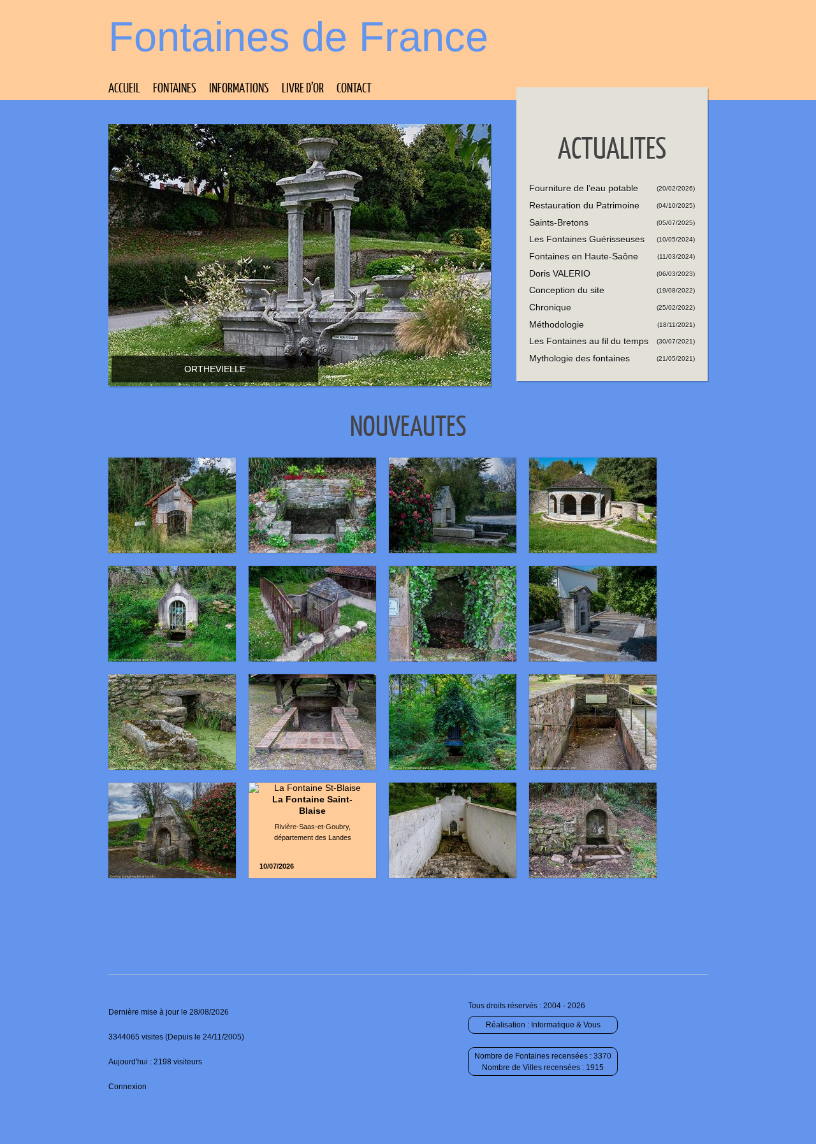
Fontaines (174, 87)
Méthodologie (556, 324)
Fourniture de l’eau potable (583, 188)
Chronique (550, 307)
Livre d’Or (303, 87)
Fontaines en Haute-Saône (583, 256)
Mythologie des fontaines (579, 358)
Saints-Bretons (558, 222)
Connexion (127, 1086)
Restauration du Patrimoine (584, 205)
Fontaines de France (298, 36)
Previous (492, 236)
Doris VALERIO (559, 273)
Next (492, 258)
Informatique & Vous (566, 1024)
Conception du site (566, 290)
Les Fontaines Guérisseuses (587, 239)
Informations (239, 87)
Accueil (124, 87)
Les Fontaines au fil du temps (588, 341)
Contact (354, 87)
